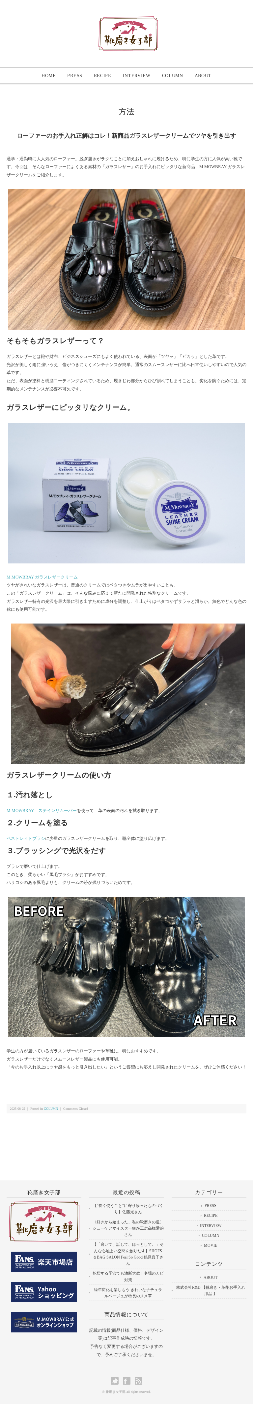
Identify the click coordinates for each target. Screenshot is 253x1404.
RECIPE (102, 75)
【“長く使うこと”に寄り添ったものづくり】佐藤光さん (128, 1208)
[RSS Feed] (138, 1381)
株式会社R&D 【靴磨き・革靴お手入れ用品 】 (210, 1290)
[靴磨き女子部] (128, 22)
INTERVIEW (137, 75)
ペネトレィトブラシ (26, 838)
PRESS (74, 75)
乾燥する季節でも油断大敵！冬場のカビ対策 (128, 1276)
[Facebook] (128, 1381)
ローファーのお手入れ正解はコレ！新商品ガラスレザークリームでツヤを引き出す (126, 135)
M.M (11, 577)
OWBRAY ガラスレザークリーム (46, 577)
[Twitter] (116, 1381)
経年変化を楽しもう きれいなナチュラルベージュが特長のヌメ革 (128, 1292)
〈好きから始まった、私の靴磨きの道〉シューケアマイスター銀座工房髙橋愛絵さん (128, 1228)
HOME (49, 75)
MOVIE (210, 1245)
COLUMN (172, 75)
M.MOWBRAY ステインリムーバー (42, 810)
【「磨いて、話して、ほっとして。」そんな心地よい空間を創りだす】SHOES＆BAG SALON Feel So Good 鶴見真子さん (128, 1254)
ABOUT (203, 75)
